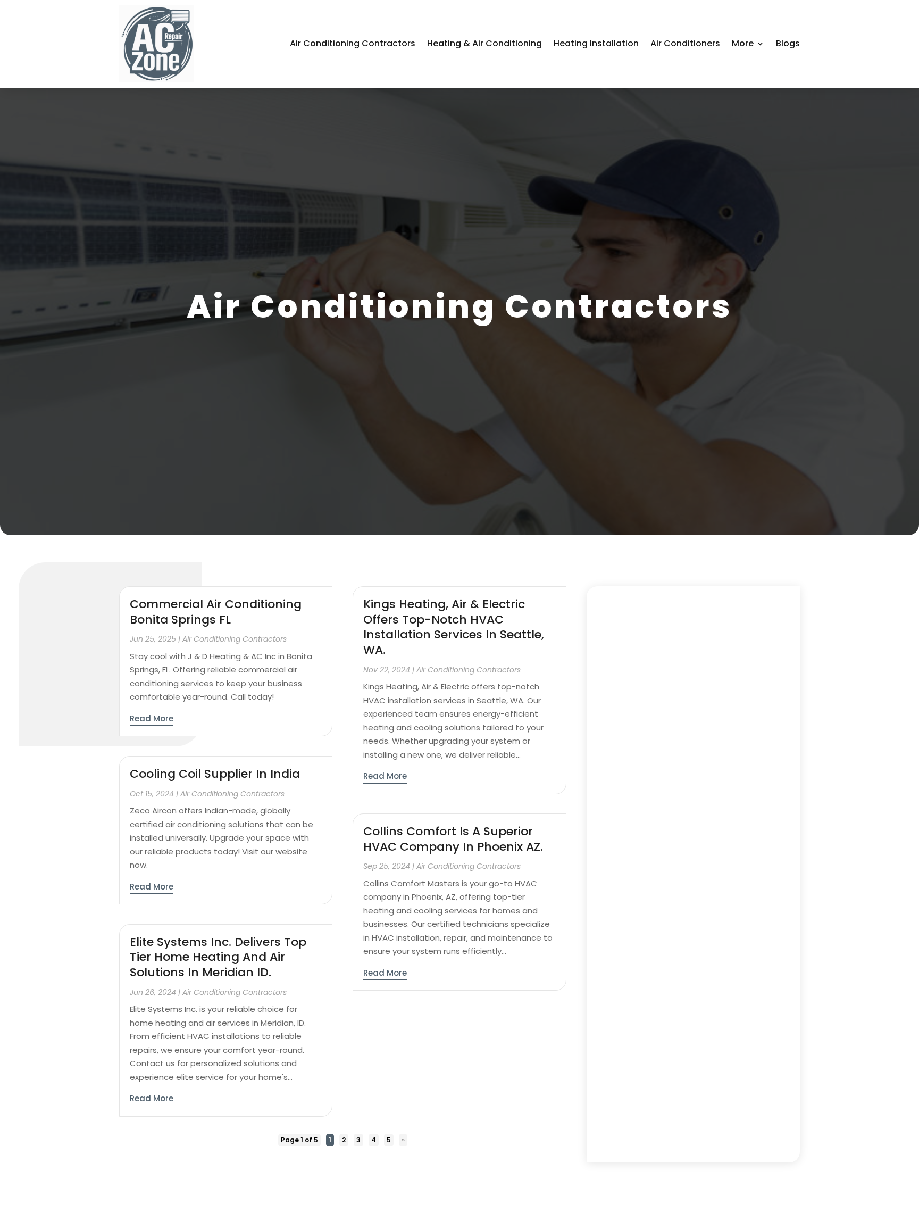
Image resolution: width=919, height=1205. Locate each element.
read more (151, 718)
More (743, 43)
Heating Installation (596, 43)
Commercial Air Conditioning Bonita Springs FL (216, 612)
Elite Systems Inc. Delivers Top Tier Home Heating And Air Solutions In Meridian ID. (218, 957)
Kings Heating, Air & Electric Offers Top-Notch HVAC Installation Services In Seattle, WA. (453, 627)
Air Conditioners (685, 43)
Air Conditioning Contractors (352, 43)
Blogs (788, 43)
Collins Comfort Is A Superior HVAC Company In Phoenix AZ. (453, 839)
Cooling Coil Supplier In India (215, 774)
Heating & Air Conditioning (484, 43)
